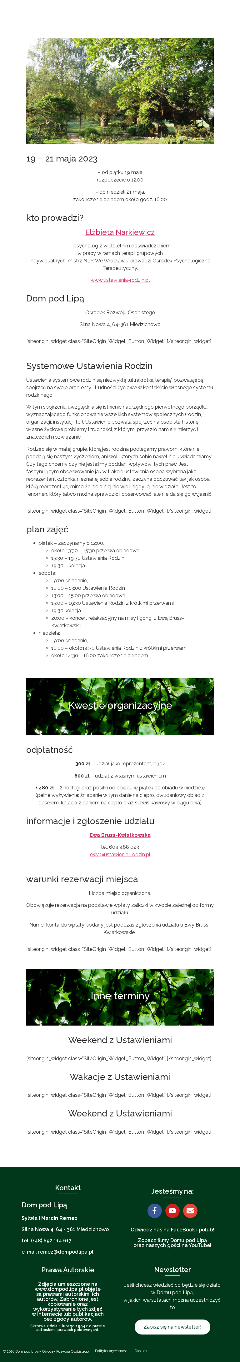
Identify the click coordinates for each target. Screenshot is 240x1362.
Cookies (141, 1351)
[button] (187, 19)
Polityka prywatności (111, 1351)
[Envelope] (190, 1211)
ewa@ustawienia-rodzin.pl (120, 854)
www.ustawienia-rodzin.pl (120, 280)
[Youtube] (172, 1211)
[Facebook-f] (155, 1211)
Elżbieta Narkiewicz (120, 232)
